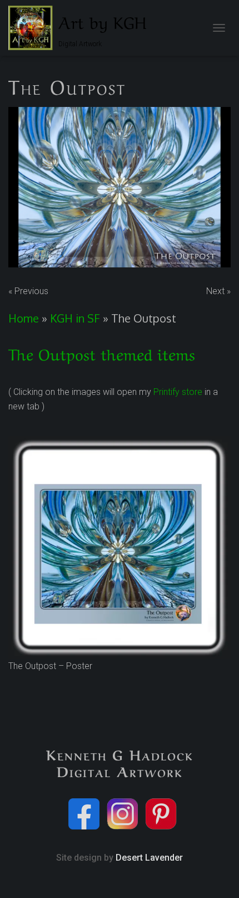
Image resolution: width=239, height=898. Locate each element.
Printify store (177, 392)
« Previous (28, 291)
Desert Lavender (149, 857)
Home (23, 318)
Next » (218, 291)
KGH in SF (75, 318)
